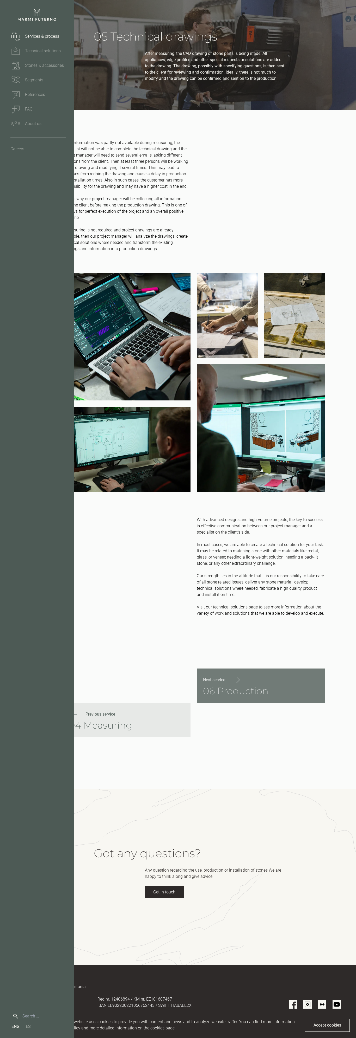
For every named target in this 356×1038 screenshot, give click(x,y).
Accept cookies (327, 1025)
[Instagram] (307, 1004)
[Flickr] (322, 1004)
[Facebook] (293, 1004)
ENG (15, 1026)
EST (29, 1026)
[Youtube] (337, 1004)
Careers (17, 148)
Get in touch (164, 892)
